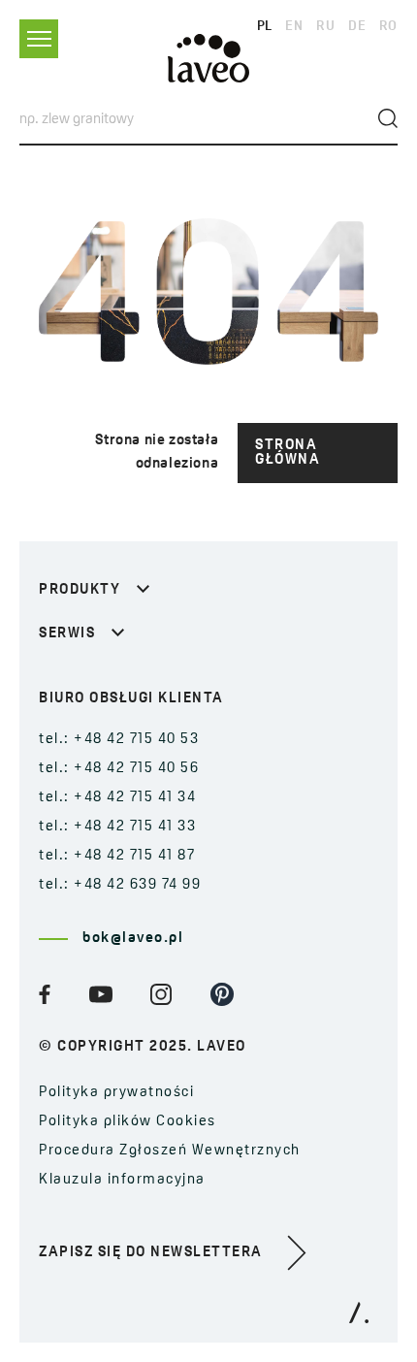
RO (388, 26)
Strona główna (287, 453)
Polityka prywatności (116, 1093)
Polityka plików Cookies (127, 1122)
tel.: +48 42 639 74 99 (120, 885)
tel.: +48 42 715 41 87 (117, 856)
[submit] (388, 118)
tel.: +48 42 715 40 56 (119, 769)
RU (325, 26)
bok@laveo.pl (132, 938)
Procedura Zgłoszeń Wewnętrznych (170, 1151)
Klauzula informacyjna (122, 1180)
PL (265, 26)
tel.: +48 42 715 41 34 (117, 798)
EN (294, 26)
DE (357, 26)
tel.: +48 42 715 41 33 (117, 827)
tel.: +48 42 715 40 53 (119, 739)
